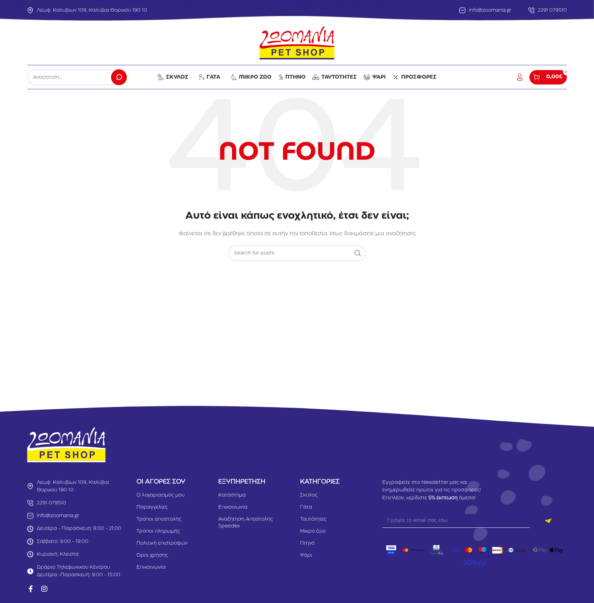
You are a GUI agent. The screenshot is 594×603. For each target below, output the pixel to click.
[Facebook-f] (30, 588)
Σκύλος (309, 495)
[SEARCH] (119, 77)
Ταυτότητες (313, 519)
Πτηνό (307, 543)
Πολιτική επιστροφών (162, 543)
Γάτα (306, 507)
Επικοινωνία (151, 567)
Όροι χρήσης (152, 555)
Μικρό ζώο (313, 531)
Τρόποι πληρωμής (158, 531)
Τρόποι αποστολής (159, 519)
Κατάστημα (232, 495)
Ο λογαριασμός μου (160, 495)
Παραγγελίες (152, 507)
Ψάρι (306, 555)
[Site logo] (297, 43)
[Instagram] (44, 588)
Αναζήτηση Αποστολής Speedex (245, 522)
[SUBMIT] (548, 521)
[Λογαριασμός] (520, 77)
